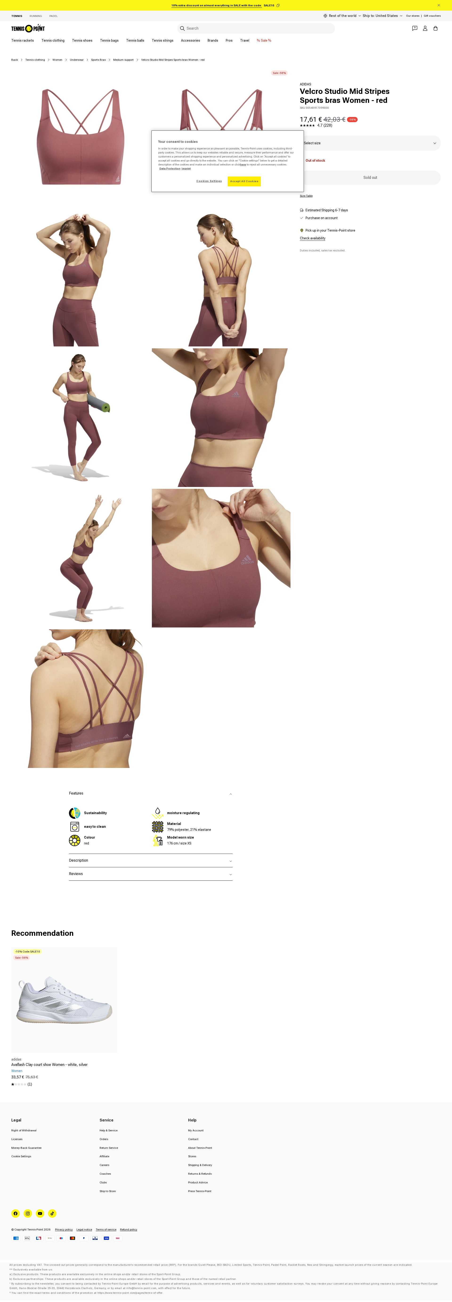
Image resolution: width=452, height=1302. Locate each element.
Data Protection (169, 168)
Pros (229, 40)
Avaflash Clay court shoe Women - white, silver (49, 1064)
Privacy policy (64, 1229)
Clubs (103, 1182)
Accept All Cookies (244, 181)
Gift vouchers (432, 15)
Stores (192, 1156)
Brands (213, 40)
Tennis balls (135, 40)
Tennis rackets (22, 40)
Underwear (77, 59)
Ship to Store (108, 1191)
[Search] (182, 28)
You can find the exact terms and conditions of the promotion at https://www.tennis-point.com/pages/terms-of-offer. (87, 1292)
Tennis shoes (82, 40)
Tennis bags (109, 40)
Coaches (105, 1173)
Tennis (16, 16)
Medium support (123, 59)
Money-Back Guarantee (26, 1147)
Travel (244, 40)
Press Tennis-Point (199, 1191)
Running (36, 16)
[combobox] (256, 28)
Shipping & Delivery (200, 1165)
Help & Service (108, 1130)
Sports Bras (98, 59)
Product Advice (198, 1182)
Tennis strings (163, 40)
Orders (104, 1139)
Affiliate (104, 1156)
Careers (104, 1165)
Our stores (412, 15)
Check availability (312, 238)
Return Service (109, 1147)
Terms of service (106, 1229)
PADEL (53, 16)
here (243, 164)
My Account (196, 1130)
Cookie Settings (21, 1156)
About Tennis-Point (200, 1147)
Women (57, 59)
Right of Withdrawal (23, 1130)
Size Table (306, 195)
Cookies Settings (209, 181)
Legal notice (84, 1229)
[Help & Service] (415, 28)
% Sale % (264, 40)
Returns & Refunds (200, 1173)
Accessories (190, 40)
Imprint (186, 168)
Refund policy (128, 1229)
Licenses (16, 1139)
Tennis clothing (53, 40)
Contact (193, 1139)
